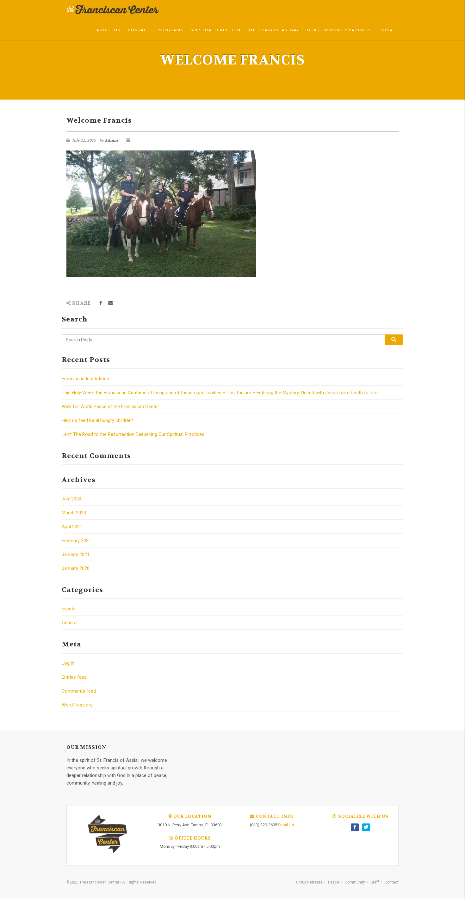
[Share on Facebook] (101, 303)
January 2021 (76, 554)
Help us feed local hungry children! (97, 420)
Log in (68, 663)
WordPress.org (77, 705)
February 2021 (76, 540)
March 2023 (74, 513)
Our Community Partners (339, 30)
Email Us (286, 825)
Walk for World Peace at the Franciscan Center (110, 406)
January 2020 (76, 568)
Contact (139, 30)
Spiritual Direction (216, 30)
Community (355, 882)
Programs (170, 30)
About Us (108, 30)
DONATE (389, 30)
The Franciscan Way (273, 30)
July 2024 (71, 499)
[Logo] (112, 10)
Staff (375, 882)
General (70, 623)
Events (69, 609)
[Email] (111, 303)
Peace (333, 882)
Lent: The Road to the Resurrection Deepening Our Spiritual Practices (133, 434)
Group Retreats (309, 882)
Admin (111, 140)
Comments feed (79, 691)
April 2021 (72, 526)
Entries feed (74, 677)
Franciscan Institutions (85, 379)
